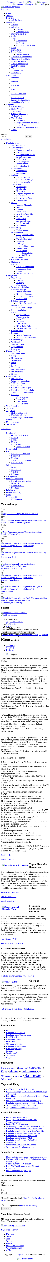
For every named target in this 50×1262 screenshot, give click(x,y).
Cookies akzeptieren (10, 632)
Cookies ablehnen (27, 632)
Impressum (43, 635)
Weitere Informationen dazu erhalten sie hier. (20, 635)
